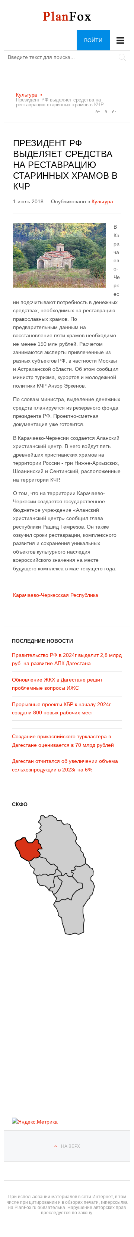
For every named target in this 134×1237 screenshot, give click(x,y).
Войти (93, 40)
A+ (97, 112)
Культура (26, 95)
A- (114, 112)
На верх (70, 1146)
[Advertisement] (56, 1024)
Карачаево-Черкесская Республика (55, 595)
